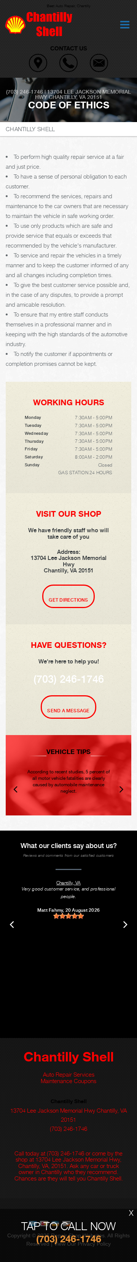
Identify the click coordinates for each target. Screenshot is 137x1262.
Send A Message (68, 710)
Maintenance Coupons (68, 1080)
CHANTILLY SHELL (30, 128)
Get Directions (68, 600)
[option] (68, 775)
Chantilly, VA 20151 (75, 97)
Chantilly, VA (68, 883)
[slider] (68, 916)
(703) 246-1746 (24, 92)
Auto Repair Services (68, 1074)
